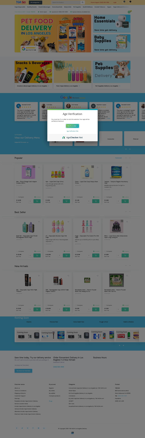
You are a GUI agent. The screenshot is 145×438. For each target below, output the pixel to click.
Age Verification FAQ (72, 131)
